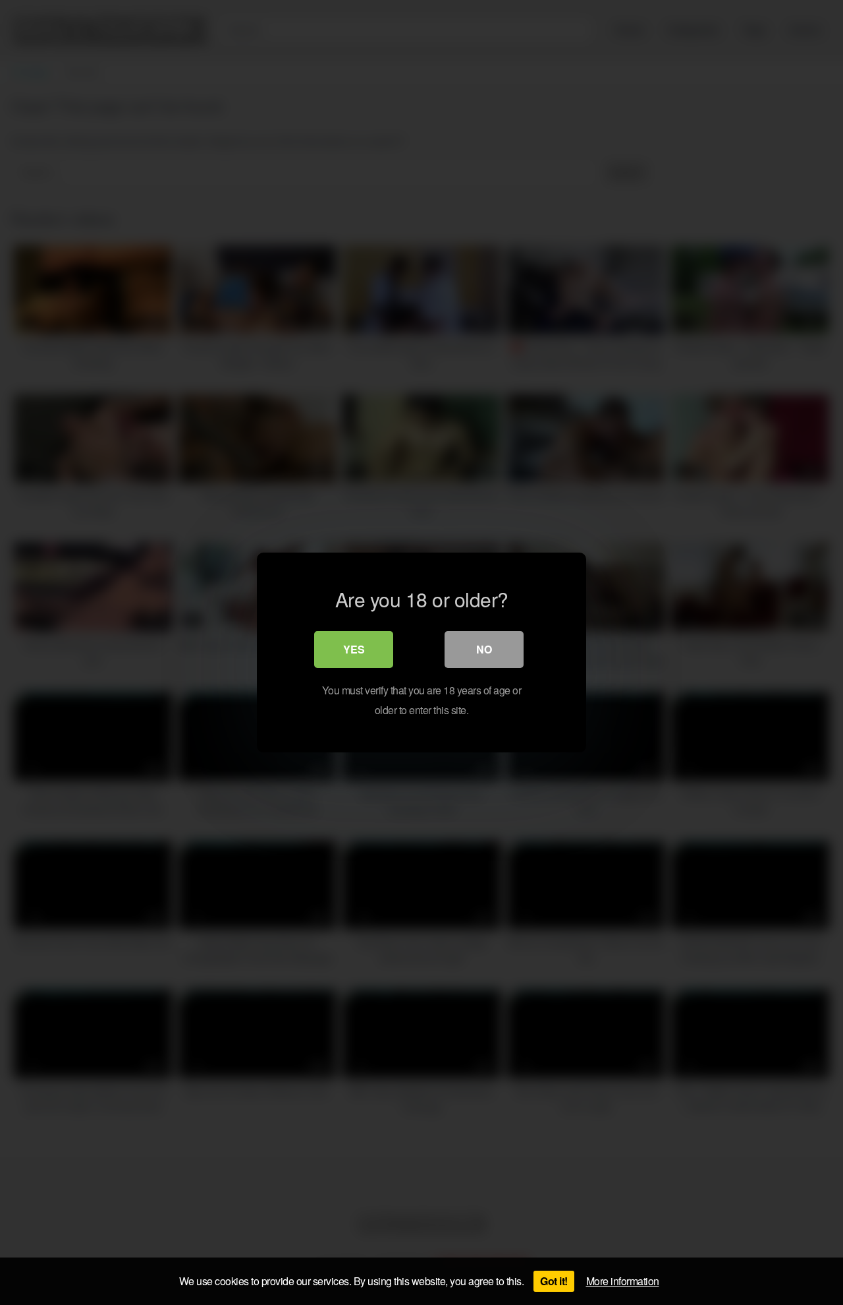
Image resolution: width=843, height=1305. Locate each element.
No (484, 649)
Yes (354, 649)
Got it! (554, 1281)
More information (622, 1281)
